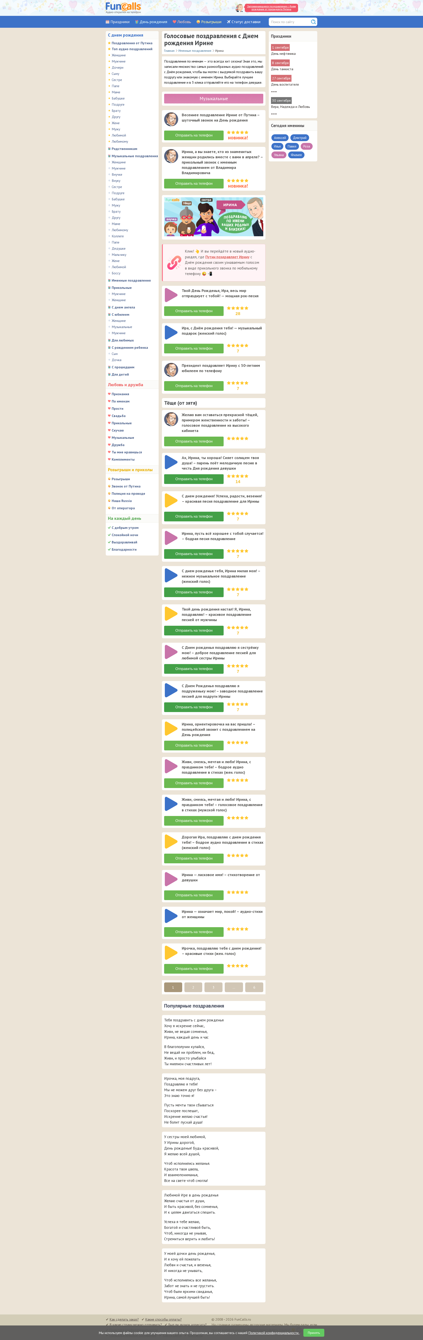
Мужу (116, 129)
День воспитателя (285, 84)
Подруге (118, 104)
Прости (117, 408)
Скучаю (118, 430)
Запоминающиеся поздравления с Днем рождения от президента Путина (271, 8)
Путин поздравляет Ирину (227, 257)
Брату (116, 110)
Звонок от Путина (126, 486)
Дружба (118, 445)
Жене (116, 123)
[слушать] (171, 119)
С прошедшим (123, 367)
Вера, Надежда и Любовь (290, 106)
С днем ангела (123, 307)
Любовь (184, 22)
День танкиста (282, 69)
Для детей (120, 374)
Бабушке (118, 98)
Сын (115, 353)
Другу (116, 116)
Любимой (119, 135)
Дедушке (119, 248)
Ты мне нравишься (127, 452)
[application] (171, 119)
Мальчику (119, 254)
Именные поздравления (131, 280)
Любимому (120, 141)
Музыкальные (122, 327)
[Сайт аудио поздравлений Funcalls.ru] (123, 8)
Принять (314, 1332)
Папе (115, 86)
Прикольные (122, 287)
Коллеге (118, 236)
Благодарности (124, 549)
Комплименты (123, 459)
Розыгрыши (211, 22)
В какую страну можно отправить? (135, 1324)
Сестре (117, 80)
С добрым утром (125, 527)
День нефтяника (283, 53)
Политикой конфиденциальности (273, 1333)
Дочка (116, 360)
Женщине (119, 55)
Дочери (117, 67)
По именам (121, 401)
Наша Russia (122, 500)
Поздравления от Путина (132, 43)
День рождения (153, 22)
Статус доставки (246, 22)
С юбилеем (120, 314)
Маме (116, 92)
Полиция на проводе (128, 493)
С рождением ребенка (130, 347)
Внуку (116, 180)
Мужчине (119, 61)
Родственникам (124, 148)
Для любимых (123, 340)
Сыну (115, 73)
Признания (120, 394)
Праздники (120, 22)
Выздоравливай (124, 542)
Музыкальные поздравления (135, 156)
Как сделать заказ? (124, 1319)
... (234, 987)
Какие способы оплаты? (163, 1319)
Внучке (117, 174)
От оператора (123, 508)
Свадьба (119, 415)
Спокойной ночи (125, 535)
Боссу (116, 273)
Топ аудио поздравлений (132, 49)
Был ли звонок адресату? (187, 1324)
